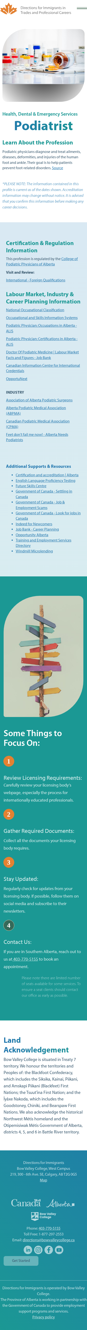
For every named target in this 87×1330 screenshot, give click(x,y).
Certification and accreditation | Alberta (47, 475)
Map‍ (43, 1180)
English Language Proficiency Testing (45, 480)
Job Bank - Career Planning (37, 529)
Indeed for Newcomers (34, 524)
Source (57, 168)
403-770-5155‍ (49, 1229)
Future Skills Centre (31, 486)
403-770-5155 (25, 959)
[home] (35, 8)
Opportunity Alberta (32, 535)
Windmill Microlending (34, 551)
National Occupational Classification (35, 310)
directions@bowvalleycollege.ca (49, 1240)
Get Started (21, 1261)
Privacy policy (43, 1317)
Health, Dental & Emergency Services (40, 114)
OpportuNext (16, 378)
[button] (82, 8)
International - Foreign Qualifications (35, 280)
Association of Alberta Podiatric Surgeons (39, 400)
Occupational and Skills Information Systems (42, 317)
